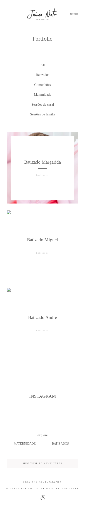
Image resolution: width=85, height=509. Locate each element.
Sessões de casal (42, 104)
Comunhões (42, 85)
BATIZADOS (60, 443)
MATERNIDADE (25, 443)
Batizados (42, 75)
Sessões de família (42, 114)
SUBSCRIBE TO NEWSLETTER (42, 463)
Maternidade (42, 94)
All (42, 65)
